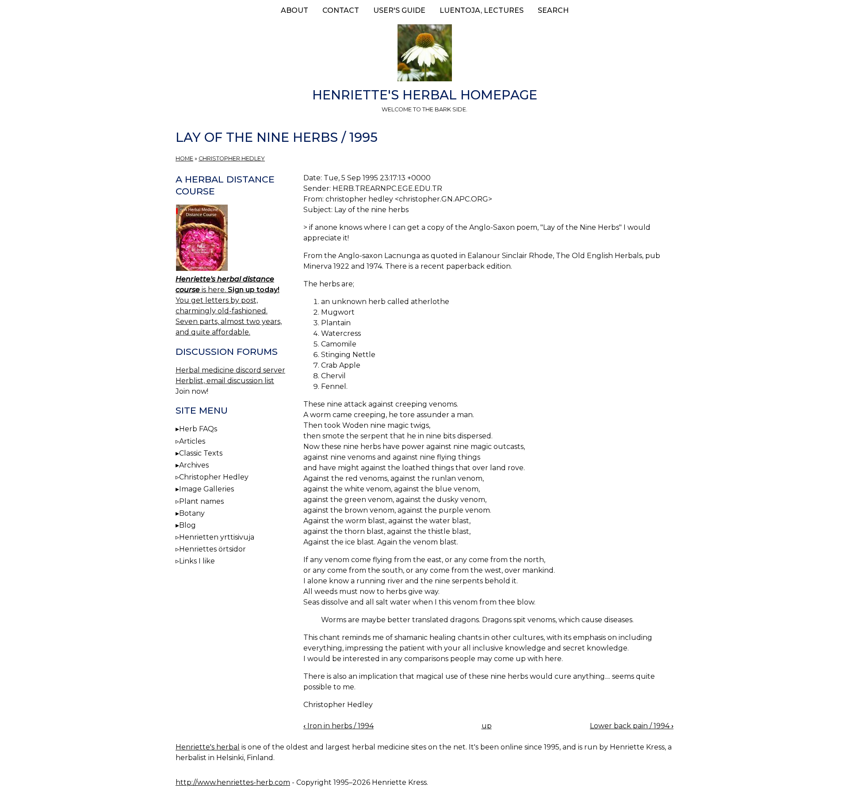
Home (184, 158)
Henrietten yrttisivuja (216, 537)
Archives (194, 465)
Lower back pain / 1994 (631, 726)
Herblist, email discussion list (225, 381)
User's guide (399, 10)
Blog (187, 525)
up (487, 726)
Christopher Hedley (232, 158)
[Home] (424, 54)
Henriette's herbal (208, 747)
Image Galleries (206, 489)
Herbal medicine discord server (230, 370)
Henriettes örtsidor (212, 549)
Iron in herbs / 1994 (338, 726)
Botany (192, 513)
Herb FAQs (198, 429)
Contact (340, 10)
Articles (192, 441)
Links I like (197, 561)
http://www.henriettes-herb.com (233, 782)
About (294, 10)
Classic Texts (200, 453)
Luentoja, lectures (482, 10)
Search (553, 10)
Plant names (201, 501)
